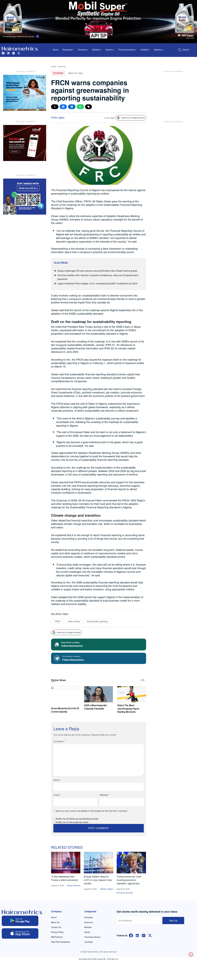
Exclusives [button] (67, 49)
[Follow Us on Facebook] (131, 935)
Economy (62, 66)
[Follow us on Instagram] (13, 52)
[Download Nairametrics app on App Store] (20, 933)
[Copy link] (88, 106)
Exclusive (88, 917)
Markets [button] (96, 49)
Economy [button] (82, 49)
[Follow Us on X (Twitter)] (150, 935)
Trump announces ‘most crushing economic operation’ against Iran (129, 880)
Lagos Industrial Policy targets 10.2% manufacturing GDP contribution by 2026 (97, 283)
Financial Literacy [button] (127, 49)
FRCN (57, 621)
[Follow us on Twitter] (18, 52)
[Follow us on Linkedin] (8, 52)
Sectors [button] (109, 49)
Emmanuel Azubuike (125, 892)
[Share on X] (54, 106)
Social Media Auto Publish (88, 959)
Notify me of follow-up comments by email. (77, 818)
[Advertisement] (172, 93)
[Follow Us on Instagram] (144, 935)
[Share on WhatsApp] (80, 106)
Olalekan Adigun (106, 889)
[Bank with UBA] (24, 143)
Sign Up (173, 920)
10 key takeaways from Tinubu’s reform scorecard (64, 878)
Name (57, 780)
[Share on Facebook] (63, 106)
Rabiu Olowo (74, 621)
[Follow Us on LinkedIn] (137, 935)
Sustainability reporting (97, 621)
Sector (87, 932)
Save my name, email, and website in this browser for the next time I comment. (92, 810)
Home (55, 49)
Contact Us (56, 927)
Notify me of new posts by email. (72, 822)
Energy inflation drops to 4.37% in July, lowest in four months (98, 880)
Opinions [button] (158, 49)
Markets (88, 927)
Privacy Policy (57, 932)
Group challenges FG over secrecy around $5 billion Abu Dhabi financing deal (97, 270)
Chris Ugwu (57, 117)
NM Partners (57, 936)
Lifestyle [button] (144, 49)
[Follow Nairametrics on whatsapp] (24, 197)
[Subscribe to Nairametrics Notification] (191, 954)
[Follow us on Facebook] (3, 52)
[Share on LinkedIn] (71, 106)
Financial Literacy (92, 936)
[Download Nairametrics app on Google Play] (20, 921)
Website (104, 795)
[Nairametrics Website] (20, 48)
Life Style (88, 941)
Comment (59, 741)
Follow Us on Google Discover (133, 117)
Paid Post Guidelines (60, 941)
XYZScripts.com (112, 959)
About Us (55, 922)
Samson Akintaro (73, 885)
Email (57, 795)
